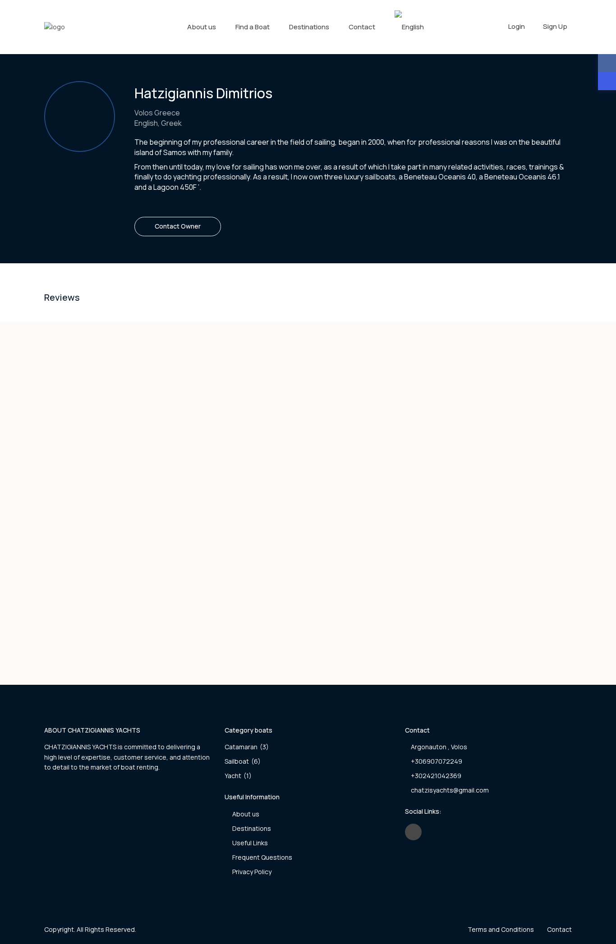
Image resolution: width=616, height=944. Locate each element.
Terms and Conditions (501, 929)
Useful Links (250, 843)
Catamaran (241, 746)
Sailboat (237, 761)
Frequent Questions (262, 857)
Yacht (233, 775)
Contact (362, 27)
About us (201, 27)
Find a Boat (252, 27)
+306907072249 (436, 761)
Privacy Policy (251, 871)
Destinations (309, 27)
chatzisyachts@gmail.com (450, 790)
